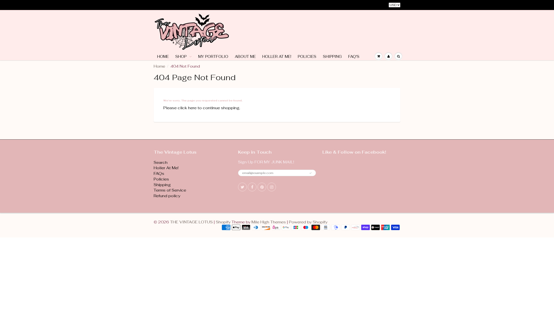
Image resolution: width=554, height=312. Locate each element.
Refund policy (167, 195)
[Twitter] (242, 187)
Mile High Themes (268, 221)
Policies (307, 56)
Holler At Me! (276, 56)
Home (163, 56)
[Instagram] (271, 187)
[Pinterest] (262, 187)
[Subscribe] (310, 173)
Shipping (332, 56)
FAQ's (353, 56)
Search (160, 162)
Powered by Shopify (308, 221)
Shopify (223, 221)
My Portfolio (213, 56)
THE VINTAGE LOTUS (191, 221)
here (192, 107)
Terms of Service (170, 190)
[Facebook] (252, 187)
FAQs (159, 173)
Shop (181, 56)
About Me (245, 56)
